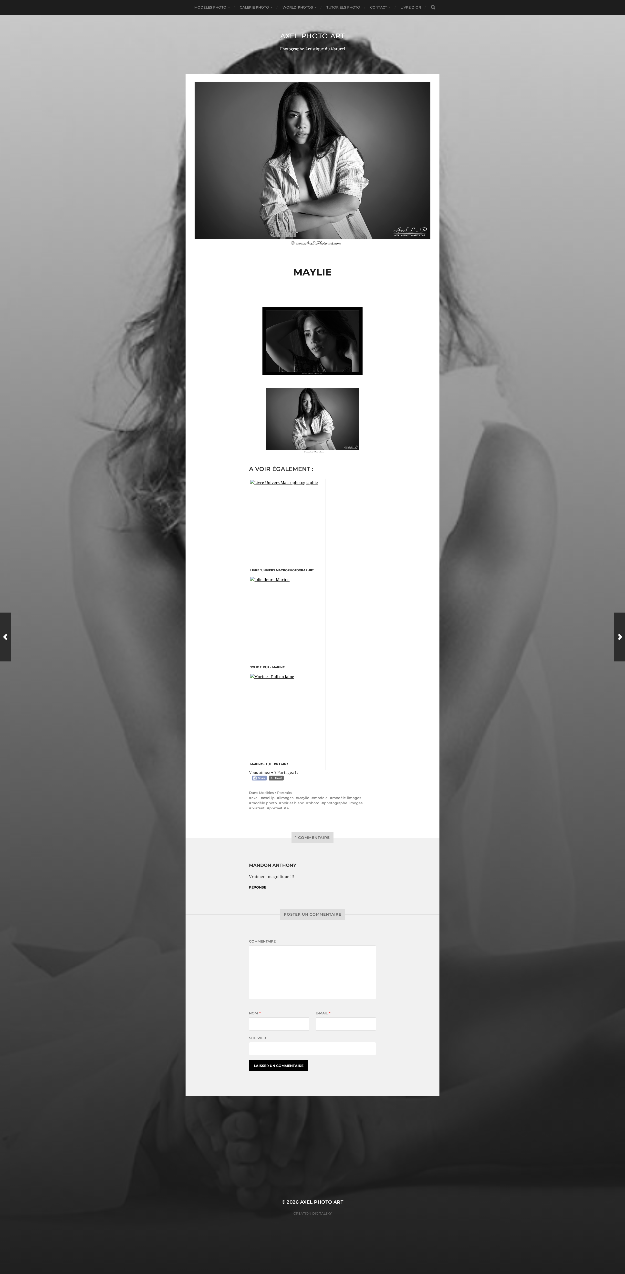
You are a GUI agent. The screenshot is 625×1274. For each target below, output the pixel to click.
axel (255, 798)
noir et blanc (292, 803)
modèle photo (264, 803)
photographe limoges (343, 803)
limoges (286, 798)
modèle (321, 798)
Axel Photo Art (312, 36)
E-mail (323, 1013)
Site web (257, 1038)
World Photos (297, 7)
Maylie (303, 798)
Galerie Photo (254, 7)
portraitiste (279, 808)
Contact (378, 7)
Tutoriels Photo (343, 7)
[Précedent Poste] (5, 637)
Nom (255, 1013)
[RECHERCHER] (433, 7)
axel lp (269, 798)
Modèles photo (210, 7)
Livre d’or (411, 7)
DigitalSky (322, 1213)
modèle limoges (346, 798)
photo (314, 803)
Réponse (257, 887)
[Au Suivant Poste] (619, 637)
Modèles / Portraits (275, 793)
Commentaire (262, 941)
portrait (258, 808)
